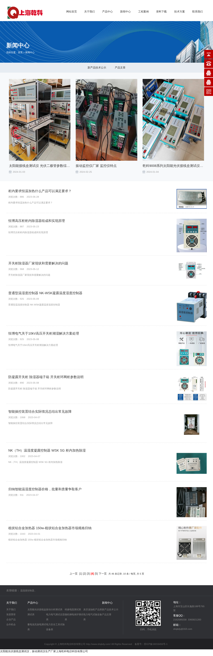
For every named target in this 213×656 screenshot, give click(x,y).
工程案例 (143, 11)
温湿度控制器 (27, 590)
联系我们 (197, 11)
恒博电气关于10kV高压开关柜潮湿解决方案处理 (43, 333)
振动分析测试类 (54, 609)
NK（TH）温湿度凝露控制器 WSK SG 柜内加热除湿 (47, 450)
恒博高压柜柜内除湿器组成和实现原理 (36, 221)
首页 (20, 52)
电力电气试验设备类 (92, 617)
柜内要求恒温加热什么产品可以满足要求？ (40, 191)
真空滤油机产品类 (92, 609)
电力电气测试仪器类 (55, 617)
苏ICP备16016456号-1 (156, 644)
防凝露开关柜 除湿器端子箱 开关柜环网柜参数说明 (46, 377)
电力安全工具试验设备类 (55, 627)
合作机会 (11, 624)
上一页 (74, 573)
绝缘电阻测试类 (73, 609)
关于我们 (89, 11)
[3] (88, 573)
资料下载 (161, 11)
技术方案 (179, 11)
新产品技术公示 (97, 67)
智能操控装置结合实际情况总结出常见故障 (40, 411)
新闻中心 (125, 11)
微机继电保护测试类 (74, 617)
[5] (96, 573)
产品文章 (120, 67)
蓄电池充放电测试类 (36, 627)
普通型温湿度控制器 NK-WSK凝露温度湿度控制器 (45, 293)
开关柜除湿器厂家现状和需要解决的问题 (38, 263)
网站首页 (71, 11)
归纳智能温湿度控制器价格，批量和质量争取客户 (45, 489)
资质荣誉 (11, 614)
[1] (80, 573)
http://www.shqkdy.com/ (98, 644)
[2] (84, 573)
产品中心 (107, 11)
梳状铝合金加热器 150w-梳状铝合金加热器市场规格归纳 (50, 528)
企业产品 (11, 619)
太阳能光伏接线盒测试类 (36, 612)
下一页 (103, 573)
